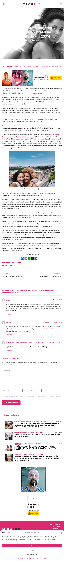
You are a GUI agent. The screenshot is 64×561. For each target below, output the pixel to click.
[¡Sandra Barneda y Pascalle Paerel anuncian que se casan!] (9, 436)
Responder (9, 314)
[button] (61, 533)
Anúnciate (56, 528)
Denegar (32, 550)
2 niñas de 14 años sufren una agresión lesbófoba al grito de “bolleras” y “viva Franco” (35, 448)
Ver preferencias (32, 554)
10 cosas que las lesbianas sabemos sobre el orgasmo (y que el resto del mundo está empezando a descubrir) (37, 425)
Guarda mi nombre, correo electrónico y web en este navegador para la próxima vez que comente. (32, 396)
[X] (32, 258)
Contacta (57, 530)
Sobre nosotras (54, 524)
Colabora (56, 526)
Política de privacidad (34, 558)
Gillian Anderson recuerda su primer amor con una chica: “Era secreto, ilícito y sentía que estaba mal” (36, 458)
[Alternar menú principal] (4, 4)
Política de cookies (23, 558)
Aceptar (32, 545)
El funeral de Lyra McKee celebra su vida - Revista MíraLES (25, 343)
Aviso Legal (43, 558)
